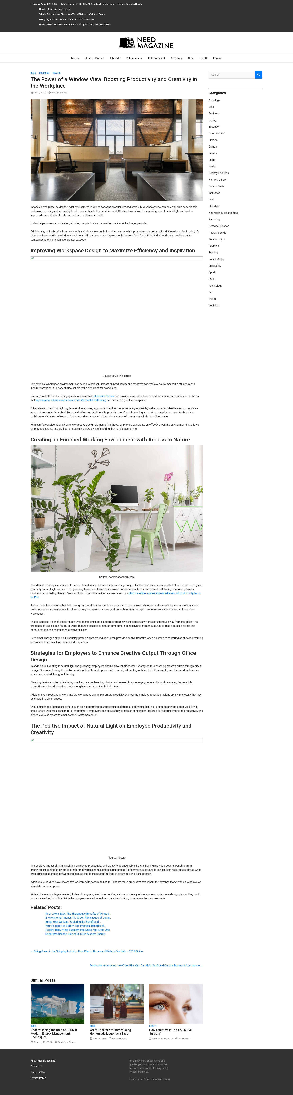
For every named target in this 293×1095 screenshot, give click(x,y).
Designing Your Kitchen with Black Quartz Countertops (66, 19)
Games (213, 153)
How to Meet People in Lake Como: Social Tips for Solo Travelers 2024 (74, 24)
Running (213, 252)
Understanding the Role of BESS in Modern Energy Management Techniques (54, 1033)
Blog (33, 73)
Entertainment (156, 58)
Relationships (134, 58)
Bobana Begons (59, 92)
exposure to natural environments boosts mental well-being (71, 400)
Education (214, 126)
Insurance (214, 193)
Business (44, 73)
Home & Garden (94, 58)
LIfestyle (115, 58)
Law (211, 199)
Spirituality (215, 265)
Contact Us (37, 1066)
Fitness (217, 58)
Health (204, 58)
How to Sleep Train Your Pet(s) (54, 9)
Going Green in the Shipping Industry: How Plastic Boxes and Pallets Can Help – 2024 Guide (87, 951)
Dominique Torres (66, 1042)
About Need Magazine (43, 1060)
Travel (212, 298)
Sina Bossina (185, 1038)
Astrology (176, 58)
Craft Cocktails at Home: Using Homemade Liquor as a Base (110, 1031)
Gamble (213, 146)
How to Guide (216, 186)
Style (191, 58)
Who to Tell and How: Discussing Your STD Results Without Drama (72, 14)
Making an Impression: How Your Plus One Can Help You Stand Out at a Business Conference (146, 965)
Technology (215, 285)
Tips (211, 292)
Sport (212, 272)
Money (75, 58)
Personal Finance (219, 226)
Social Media (216, 259)
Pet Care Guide (217, 232)
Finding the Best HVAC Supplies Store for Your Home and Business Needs (105, 4)
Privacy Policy (38, 1077)
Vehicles (214, 305)
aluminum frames (104, 396)
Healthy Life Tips (219, 173)
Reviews (214, 246)
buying (212, 120)
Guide (212, 159)
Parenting (214, 219)
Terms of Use (38, 1072)
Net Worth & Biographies (223, 212)
